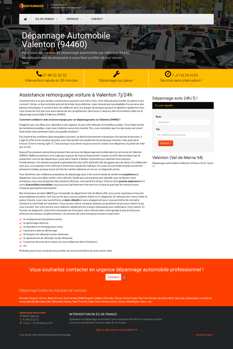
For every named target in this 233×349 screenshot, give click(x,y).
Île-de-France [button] (45, 19)
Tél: (158, 129)
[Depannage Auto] (31, 6)
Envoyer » (166, 143)
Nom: (159, 116)
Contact (97, 19)
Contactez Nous (204, 334)
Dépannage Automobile (32, 312)
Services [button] (73, 19)
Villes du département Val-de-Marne (115, 329)
